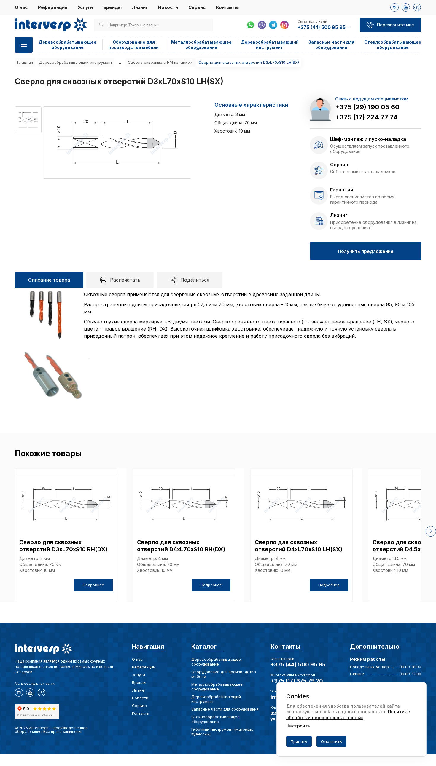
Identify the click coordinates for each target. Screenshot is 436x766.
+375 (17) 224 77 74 (366, 117)
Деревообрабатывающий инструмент (270, 44)
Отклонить (331, 741)
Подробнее (93, 585)
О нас (21, 7)
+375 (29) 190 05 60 (367, 107)
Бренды (112, 7)
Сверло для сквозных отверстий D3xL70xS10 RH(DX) (63, 546)
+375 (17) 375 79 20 (296, 681)
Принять (299, 741)
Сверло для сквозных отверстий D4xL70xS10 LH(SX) (298, 546)
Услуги (85, 7)
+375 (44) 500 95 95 (298, 664)
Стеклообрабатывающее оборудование (392, 44)
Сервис (197, 7)
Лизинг (140, 7)
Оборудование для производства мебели (134, 44)
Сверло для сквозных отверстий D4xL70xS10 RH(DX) (181, 546)
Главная (25, 62)
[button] (431, 531)
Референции (52, 7)
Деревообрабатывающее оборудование (67, 44)
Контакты (227, 7)
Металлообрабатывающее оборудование (201, 44)
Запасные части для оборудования (331, 44)
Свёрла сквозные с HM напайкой (160, 62)
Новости (168, 7)
